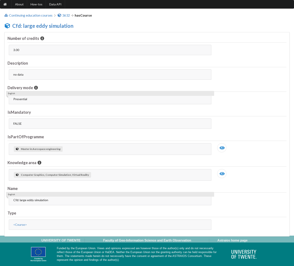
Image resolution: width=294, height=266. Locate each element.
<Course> (20, 224)
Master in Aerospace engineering (40, 149)
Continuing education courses (31, 15)
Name (13, 188)
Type (12, 213)
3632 (66, 15)
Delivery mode (20, 87)
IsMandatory (19, 112)
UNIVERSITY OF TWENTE (60, 240)
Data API (55, 4)
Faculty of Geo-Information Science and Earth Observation (147, 240)
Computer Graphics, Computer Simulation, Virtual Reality (55, 174)
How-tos (36, 4)
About (19, 4)
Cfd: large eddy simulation (42, 26)
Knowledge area (22, 162)
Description (18, 63)
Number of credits (23, 38)
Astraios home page (232, 240)
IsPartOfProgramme (26, 136)
